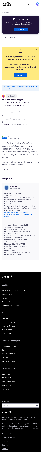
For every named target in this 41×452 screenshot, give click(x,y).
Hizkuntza (5, 402)
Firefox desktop (8, 322)
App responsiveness (19, 119)
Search (28, 4)
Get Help (5, 389)
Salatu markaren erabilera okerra (15, 291)
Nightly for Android (10, 361)
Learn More (20, 75)
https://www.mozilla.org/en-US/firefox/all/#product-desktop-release (18, 214)
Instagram (10, 412)
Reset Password (8, 382)
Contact (5, 449)
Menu (33, 4)
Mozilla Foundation (19, 420)
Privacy (5, 441)
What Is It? (6, 378)
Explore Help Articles (10, 306)
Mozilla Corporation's (14, 418)
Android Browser (8, 326)
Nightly (5, 358)
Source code (7, 294)
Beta (3, 350)
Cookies (5, 445)
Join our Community (10, 302)
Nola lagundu (20, 29)
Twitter (5, 298)
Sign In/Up (6, 374)
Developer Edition (9, 346)
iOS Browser (7, 330)
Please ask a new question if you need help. (27, 88)
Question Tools (7, 37)
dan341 (11, 136)
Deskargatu (6, 318)
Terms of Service (8, 437)
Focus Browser (8, 334)
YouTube (6, 412)
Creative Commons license (27, 428)
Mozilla (7, 276)
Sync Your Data (8, 385)
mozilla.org (6, 434)
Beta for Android (8, 354)
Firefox (6, 13)
